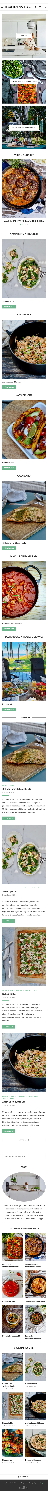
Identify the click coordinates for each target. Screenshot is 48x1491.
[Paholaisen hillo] (12, 1284)
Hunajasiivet (7, 1460)
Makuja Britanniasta (24, 556)
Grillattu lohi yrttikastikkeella (14, 543)
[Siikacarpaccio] (24, 854)
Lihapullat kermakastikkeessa (33, 1337)
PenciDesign (39, 1483)
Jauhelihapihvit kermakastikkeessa (24, 221)
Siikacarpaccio (8, 301)
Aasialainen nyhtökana (11, 382)
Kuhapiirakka (8, 994)
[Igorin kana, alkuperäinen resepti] (12, 1247)
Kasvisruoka (24, 395)
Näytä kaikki (9, 306)
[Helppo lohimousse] (35, 1443)
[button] (4, 271)
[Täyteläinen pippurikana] (35, 1284)
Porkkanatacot (8, 462)
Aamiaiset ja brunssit (24, 234)
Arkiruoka (24, 314)
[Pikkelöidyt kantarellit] (12, 1319)
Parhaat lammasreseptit (12, 624)
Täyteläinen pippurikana (35, 1301)
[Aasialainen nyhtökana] (24, 1062)
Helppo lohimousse (33, 1460)
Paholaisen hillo (8, 1301)
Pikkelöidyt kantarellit (11, 1336)
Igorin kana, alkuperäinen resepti (10, 1265)
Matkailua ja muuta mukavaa (24, 637)
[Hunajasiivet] (12, 1443)
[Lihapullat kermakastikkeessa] (35, 1319)
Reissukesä (7, 704)
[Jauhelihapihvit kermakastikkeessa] (24, 188)
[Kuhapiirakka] (24, 956)
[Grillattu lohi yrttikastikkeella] (24, 752)
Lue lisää (7, 818)
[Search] (46, 7)
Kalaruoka (24, 475)
